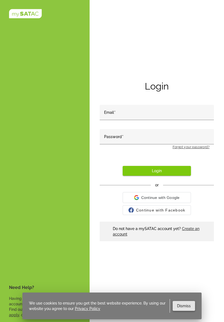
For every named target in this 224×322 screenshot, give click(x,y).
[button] (157, 197)
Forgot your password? (191, 147)
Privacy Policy (87, 308)
